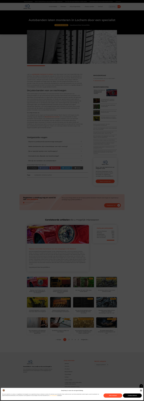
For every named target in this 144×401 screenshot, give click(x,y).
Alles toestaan (113, 395)
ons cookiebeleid (53, 395)
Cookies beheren (132, 395)
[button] (141, 390)
